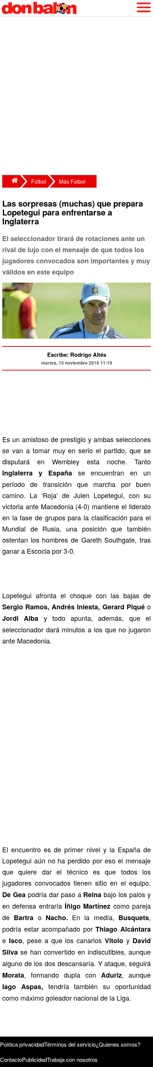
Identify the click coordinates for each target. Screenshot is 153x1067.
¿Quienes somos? (118, 1044)
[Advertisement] (76, 96)
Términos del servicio (70, 1044)
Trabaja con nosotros (72, 1059)
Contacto (11, 1059)
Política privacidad (22, 1044)
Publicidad (34, 1059)
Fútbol (38, 181)
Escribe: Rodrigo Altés (76, 354)
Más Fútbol (72, 181)
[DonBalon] (11, 181)
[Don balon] (68, 8)
